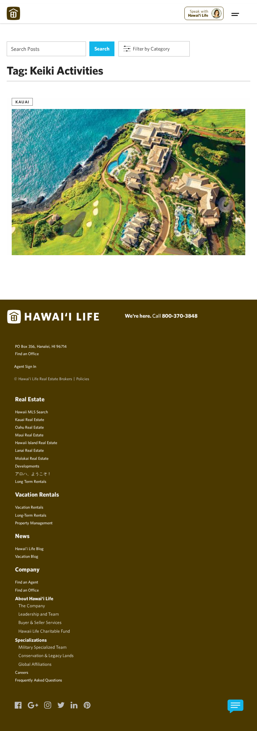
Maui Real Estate (29, 434)
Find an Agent (26, 582)
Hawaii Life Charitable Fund (44, 631)
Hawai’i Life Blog (29, 548)
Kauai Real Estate (29, 419)
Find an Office (27, 353)
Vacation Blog (26, 556)
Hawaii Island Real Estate (36, 442)
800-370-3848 (179, 316)
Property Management (34, 522)
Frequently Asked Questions (38, 679)
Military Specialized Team (42, 647)
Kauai (22, 101)
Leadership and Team (38, 614)
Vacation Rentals (29, 507)
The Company (31, 605)
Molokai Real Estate (32, 458)
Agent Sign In (25, 366)
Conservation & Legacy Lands (46, 655)
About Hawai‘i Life (34, 598)
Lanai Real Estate (29, 450)
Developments (27, 465)
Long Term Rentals (30, 481)
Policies (82, 378)
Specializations (31, 640)
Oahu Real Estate (29, 427)
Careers (21, 672)
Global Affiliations (35, 664)
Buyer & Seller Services (40, 622)
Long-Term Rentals (30, 515)
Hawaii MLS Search (31, 411)
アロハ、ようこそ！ (33, 473)
